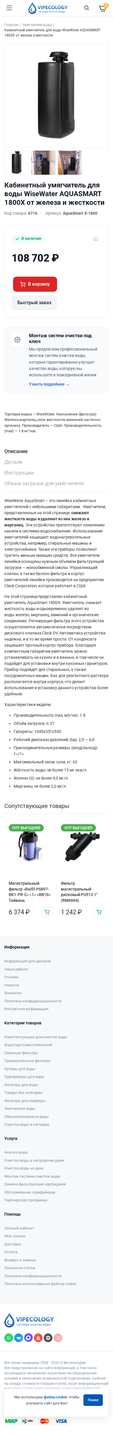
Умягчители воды (37, 25)
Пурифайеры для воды (24, 1076)
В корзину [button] (47, 912)
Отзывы (11, 977)
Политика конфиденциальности (33, 1001)
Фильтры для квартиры (24, 1101)
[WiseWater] (95, 239)
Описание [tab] (16, 451)
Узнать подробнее (49, 384)
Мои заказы (15, 1236)
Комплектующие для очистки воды (35, 1037)
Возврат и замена (20, 1260)
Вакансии (13, 993)
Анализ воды (16, 1152)
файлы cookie (55, 1397)
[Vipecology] (48, 8)
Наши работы (16, 969)
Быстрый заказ (34, 302)
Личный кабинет (19, 1228)
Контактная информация (26, 1009)
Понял (93, 1400)
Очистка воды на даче (23, 1168)
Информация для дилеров (27, 961)
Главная (11, 25)
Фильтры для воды (21, 1085)
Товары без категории (23, 1092)
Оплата (10, 1252)
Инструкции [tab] (19, 473)
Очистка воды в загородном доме (34, 1160)
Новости (11, 985)
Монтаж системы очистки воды (32, 1176)
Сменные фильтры (21, 1053)
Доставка (12, 1244)
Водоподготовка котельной (28, 1045)
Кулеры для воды (19, 1069)
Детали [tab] (13, 462)
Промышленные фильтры (27, 1061)
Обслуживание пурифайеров (29, 1192)
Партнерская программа (25, 1200)
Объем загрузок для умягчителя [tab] (44, 483)
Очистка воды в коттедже (26, 1124)
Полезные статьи (19, 1268)
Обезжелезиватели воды (26, 1116)
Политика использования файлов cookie (40, 1284)
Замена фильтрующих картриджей (35, 1184)
